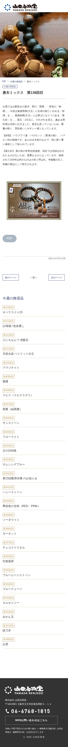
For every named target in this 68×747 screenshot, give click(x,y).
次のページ (56, 277)
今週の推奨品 (16, 81)
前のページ (10, 277)
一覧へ (33, 277)
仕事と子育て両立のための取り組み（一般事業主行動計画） (31, 728)
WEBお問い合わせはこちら (31, 720)
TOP (4, 81)
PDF (9, 238)
